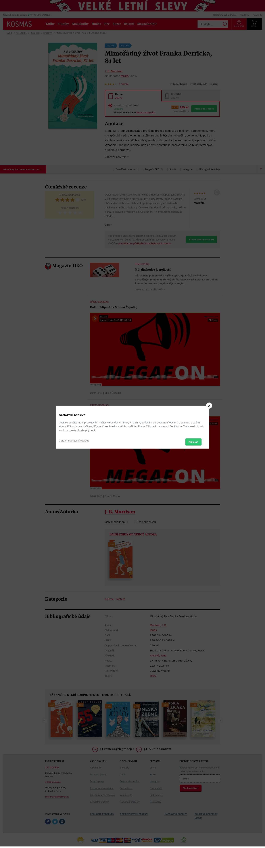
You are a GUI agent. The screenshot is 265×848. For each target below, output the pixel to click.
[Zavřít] (209, 406)
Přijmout (193, 441)
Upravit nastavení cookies (74, 440)
